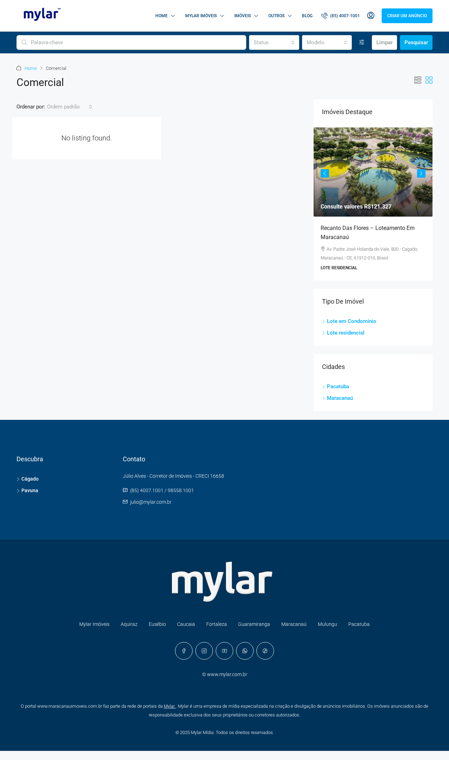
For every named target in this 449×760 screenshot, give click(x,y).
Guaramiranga (254, 624)
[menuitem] (340, 16)
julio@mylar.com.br (151, 502)
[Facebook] (184, 651)
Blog (307, 15)
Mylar (170, 706)
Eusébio (157, 624)
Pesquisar (416, 42)
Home (161, 15)
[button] (417, 80)
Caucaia (186, 624)
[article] (373, 203)
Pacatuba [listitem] (338, 386)
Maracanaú (294, 624)
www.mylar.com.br (227, 674)
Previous (325, 173)
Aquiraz (129, 624)
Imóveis (242, 15)
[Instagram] (204, 651)
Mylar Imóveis (201, 15)
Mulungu (327, 624)
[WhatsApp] (245, 651)
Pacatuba (359, 624)
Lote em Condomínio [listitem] (351, 321)
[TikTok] (265, 651)
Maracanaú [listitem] (340, 398)
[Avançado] (362, 42)
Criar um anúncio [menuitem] (407, 15)
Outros (276, 15)
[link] (373, 172)
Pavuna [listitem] (29, 490)
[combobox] (274, 42)
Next (421, 173)
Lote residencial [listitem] (345, 333)
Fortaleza (216, 624)
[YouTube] (224, 651)
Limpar (384, 42)
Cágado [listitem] (30, 479)
